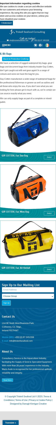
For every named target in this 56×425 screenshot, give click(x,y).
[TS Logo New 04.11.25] (28, 32)
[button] (7, 45)
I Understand (6, 23)
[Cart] (36, 45)
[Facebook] (40, 45)
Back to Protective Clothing (15, 59)
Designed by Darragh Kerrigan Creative (28, 404)
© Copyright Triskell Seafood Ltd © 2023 (23, 396)
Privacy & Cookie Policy (40, 400)
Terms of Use (21, 400)
